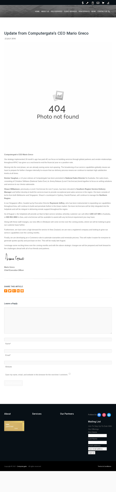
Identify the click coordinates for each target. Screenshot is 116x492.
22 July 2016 (10, 38)
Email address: (94, 446)
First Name (92, 432)
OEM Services (84, 11)
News (93, 11)
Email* (8, 354)
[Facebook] (99, 414)
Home (37, 11)
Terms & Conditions (104, 466)
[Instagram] (104, 414)
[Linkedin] (108, 414)
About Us (45, 11)
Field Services (56, 11)
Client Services (70, 11)
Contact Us (102, 11)
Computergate (22, 466)
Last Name (92, 439)
